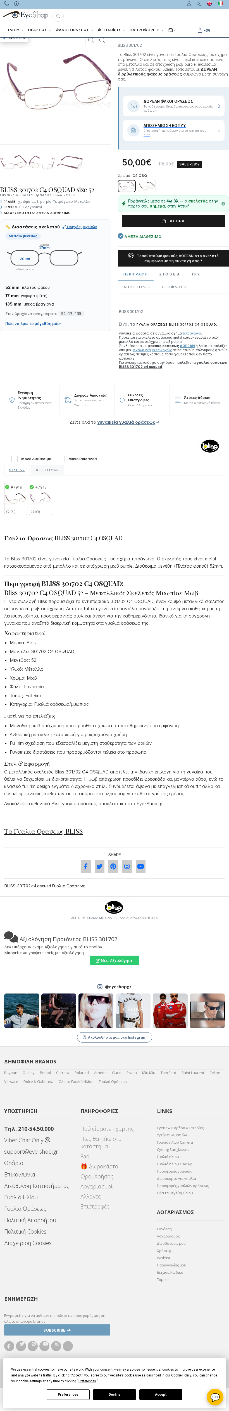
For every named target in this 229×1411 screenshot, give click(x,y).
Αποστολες (137, 287)
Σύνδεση (164, 1228)
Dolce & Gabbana (38, 1081)
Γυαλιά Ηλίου (21, 1197)
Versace (11, 1081)
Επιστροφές (94, 1206)
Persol (45, 1072)
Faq (85, 1156)
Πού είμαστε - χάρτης (107, 1128)
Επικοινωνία (19, 1174)
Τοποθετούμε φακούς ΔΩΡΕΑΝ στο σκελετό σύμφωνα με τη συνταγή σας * (177, 258)
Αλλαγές (90, 1196)
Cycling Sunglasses (173, 1149)
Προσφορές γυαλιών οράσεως (183, 1185)
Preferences (68, 1395)
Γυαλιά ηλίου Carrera (175, 1142)
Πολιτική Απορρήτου (30, 1220)
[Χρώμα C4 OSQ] (127, 186)
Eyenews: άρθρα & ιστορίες (180, 1127)
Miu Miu (148, 1072)
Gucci (116, 1072)
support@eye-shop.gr (31, 1151)
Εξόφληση (174, 287)
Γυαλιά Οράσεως (113, 1081)
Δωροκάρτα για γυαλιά (176, 1178)
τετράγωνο (192, 333)
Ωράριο (13, 1163)
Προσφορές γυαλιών (174, 1171)
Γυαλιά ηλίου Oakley (174, 1163)
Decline (114, 1395)
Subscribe (55, 1330)
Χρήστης (164, 1250)
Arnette (100, 1072)
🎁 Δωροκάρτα (99, 1166)
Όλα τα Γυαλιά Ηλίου (76, 1081)
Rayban (10, 1072)
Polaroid (82, 1072)
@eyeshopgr (118, 986)
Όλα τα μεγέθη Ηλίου (175, 1192)
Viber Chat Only (24, 1140)
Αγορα (176, 221)
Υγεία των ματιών (172, 1134)
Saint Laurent (193, 1072)
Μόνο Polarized (82, 459)
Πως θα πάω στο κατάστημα (100, 1142)
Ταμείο (163, 1279)
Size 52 (17, 470)
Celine (214, 1072)
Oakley (29, 1072)
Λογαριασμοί (96, 1186)
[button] (58, 16)
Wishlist (163, 1257)
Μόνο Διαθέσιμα (36, 459)
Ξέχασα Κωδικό (170, 1272)
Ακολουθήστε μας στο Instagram (117, 1037)
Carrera (62, 1072)
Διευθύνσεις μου (171, 1243)
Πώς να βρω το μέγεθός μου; (33, 323)
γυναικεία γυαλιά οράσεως (126, 422)
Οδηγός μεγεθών (81, 226)
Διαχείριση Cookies (28, 1243)
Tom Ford (168, 1072)
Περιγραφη (135, 274)
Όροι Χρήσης (96, 1176)
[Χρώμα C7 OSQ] (147, 186)
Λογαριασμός (168, 1236)
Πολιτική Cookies (25, 1231)
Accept (161, 1395)
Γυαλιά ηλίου (168, 1156)
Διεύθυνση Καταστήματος (36, 1186)
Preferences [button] (87, 1381)
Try (195, 274)
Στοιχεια (169, 274)
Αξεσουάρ (47, 470)
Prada (132, 1072)
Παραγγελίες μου (171, 1265)
